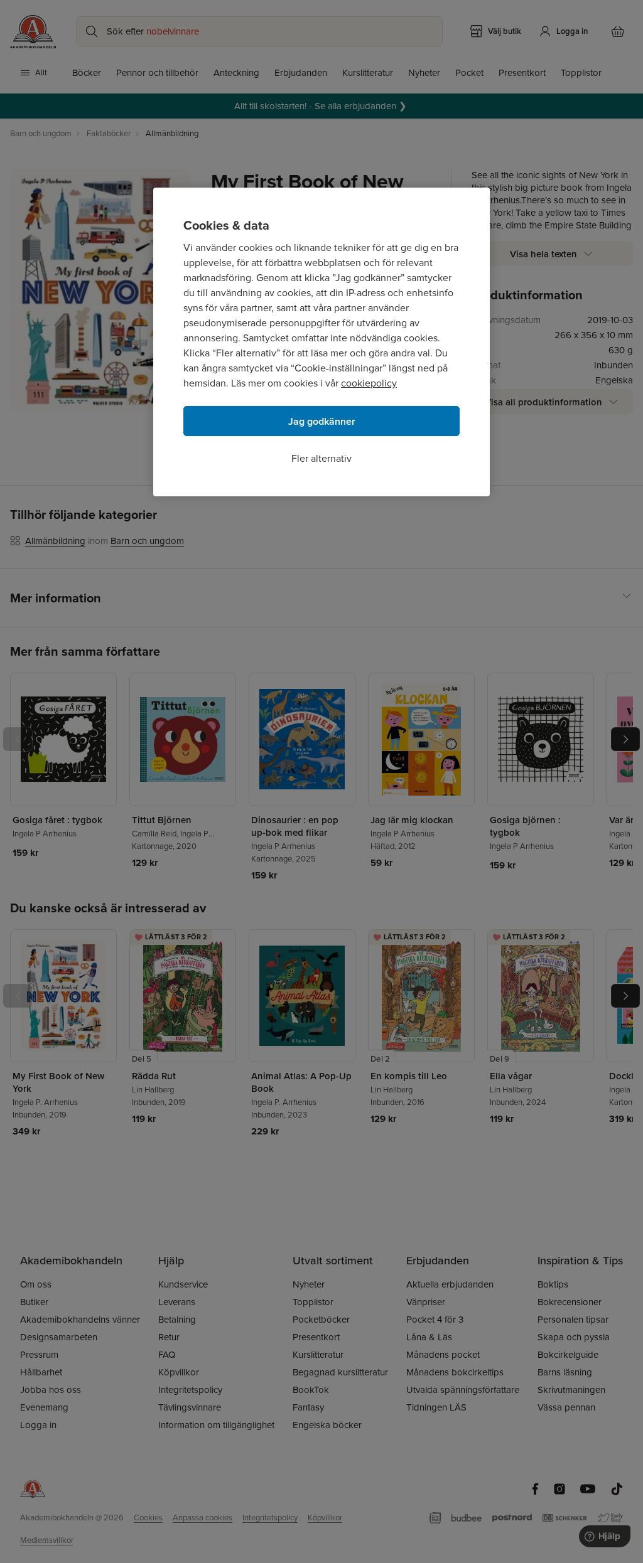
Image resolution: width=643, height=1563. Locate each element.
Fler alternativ (321, 458)
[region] (321, 342)
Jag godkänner (321, 421)
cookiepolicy (369, 383)
